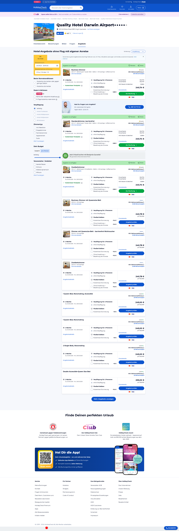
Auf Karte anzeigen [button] (93, 29)
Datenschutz (95, 492)
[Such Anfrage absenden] (81, 8)
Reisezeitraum (39, 63)
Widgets (65, 489)
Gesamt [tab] (37, 151)
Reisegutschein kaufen (42, 502)
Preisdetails (123, 90)
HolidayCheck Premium (42, 505)
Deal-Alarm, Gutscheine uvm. (44, 495)
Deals (36, 2)
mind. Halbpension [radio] (43, 114)
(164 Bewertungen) (138, 73)
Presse (120, 492)
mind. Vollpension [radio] (42, 117)
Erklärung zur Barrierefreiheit (100, 509)
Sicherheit (94, 512)
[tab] (40, 57)
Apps (36, 509)
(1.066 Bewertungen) (138, 204)
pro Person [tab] (45, 151)
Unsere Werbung (124, 489)
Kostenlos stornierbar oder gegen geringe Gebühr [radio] (48, 82)
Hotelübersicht (39, 44)
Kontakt (128, 2)
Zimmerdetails (76, 73)
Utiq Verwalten (95, 499)
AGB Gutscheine (96, 505)
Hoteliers (66, 485)
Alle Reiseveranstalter (42, 512)
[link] (112, 7)
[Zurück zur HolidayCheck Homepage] (40, 7)
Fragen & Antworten (41, 492)
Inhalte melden (40, 515)
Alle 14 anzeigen (39, 141)
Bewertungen (53, 44)
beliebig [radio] (39, 108)
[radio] (103, 83)
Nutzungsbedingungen (98, 489)
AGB (92, 502)
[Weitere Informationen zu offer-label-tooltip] (82, 85)
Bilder (64, 44)
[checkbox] (47, 93)
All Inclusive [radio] (41, 120)
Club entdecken (123, 14)
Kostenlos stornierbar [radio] (44, 86)
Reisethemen (122, 499)
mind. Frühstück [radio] (42, 111)
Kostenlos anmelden (137, 14)
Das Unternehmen (124, 485)
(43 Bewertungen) (139, 297)
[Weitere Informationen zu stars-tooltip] (126, 25)
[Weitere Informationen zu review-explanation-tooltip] (82, 33)
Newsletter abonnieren (42, 499)
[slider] (60, 157)
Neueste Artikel (123, 502)
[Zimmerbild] (66, 72)
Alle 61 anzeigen (39, 175)
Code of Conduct (68, 495)
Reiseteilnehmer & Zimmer (43, 69)
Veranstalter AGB (96, 485)
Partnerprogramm (69, 492)
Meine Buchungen (41, 485)
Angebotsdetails (68, 89)
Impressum (94, 515)
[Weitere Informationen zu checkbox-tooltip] (43, 94)
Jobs (119, 495)
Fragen (72, 44)
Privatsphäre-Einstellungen (99, 495)
